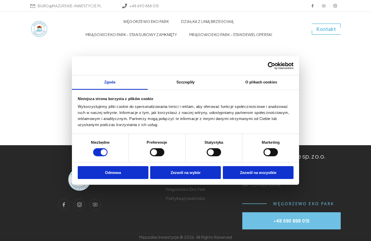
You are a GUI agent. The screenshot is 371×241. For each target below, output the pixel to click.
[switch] (157, 152)
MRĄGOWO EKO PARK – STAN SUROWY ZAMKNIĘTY (131, 34)
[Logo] (39, 29)
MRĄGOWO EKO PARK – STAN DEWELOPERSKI (230, 34)
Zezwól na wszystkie (258, 172)
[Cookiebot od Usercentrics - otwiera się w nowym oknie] (271, 65)
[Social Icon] (312, 6)
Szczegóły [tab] (185, 82)
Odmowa (113, 172)
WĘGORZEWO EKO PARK (146, 21)
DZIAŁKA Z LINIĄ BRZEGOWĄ (207, 21)
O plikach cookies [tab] (261, 82)
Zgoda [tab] (110, 82)
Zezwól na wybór (186, 172)
